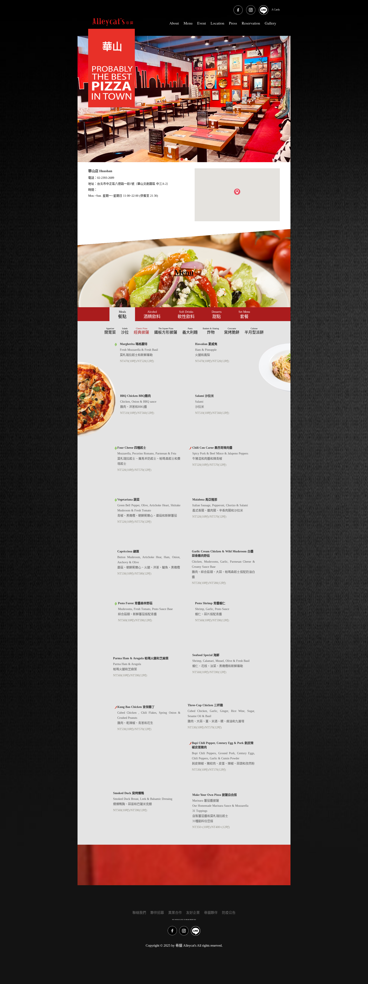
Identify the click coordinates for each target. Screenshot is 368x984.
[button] (237, 192)
